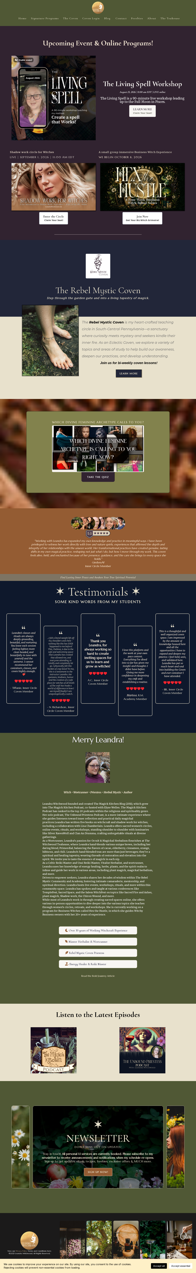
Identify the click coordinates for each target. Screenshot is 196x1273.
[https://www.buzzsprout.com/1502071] (53, 1050)
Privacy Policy (21, 1251)
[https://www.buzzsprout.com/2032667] (142, 1050)
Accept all (159, 1265)
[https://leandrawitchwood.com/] (98, 8)
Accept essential (180, 1265)
